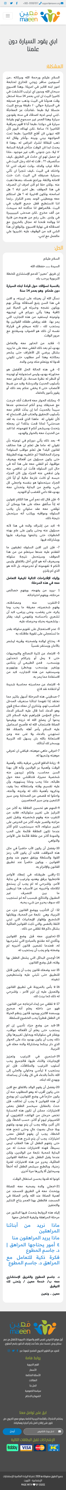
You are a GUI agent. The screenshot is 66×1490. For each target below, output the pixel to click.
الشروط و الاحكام (33, 1396)
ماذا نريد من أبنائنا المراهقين (33, 1227)
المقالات (33, 1380)
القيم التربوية (33, 1364)
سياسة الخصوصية (33, 1391)
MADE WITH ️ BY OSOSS (33, 1484)
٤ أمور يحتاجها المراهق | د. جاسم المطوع (33, 1247)
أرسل (12, 1431)
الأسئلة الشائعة (33, 1375)
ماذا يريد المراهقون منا (36, 1237)
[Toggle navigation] (8, 15)
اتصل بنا (33, 1385)
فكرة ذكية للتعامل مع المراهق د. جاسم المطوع (33, 1259)
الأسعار (33, 1370)
